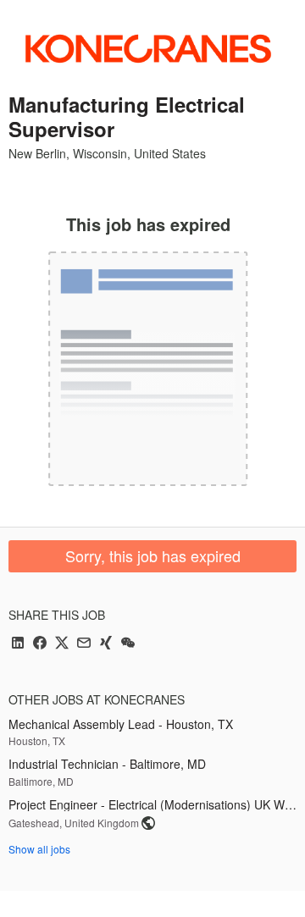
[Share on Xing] (106, 644)
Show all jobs (39, 849)
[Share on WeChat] (128, 644)
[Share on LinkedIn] (18, 644)
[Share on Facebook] (40, 644)
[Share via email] (84, 644)
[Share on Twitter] (62, 644)
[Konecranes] (148, 49)
